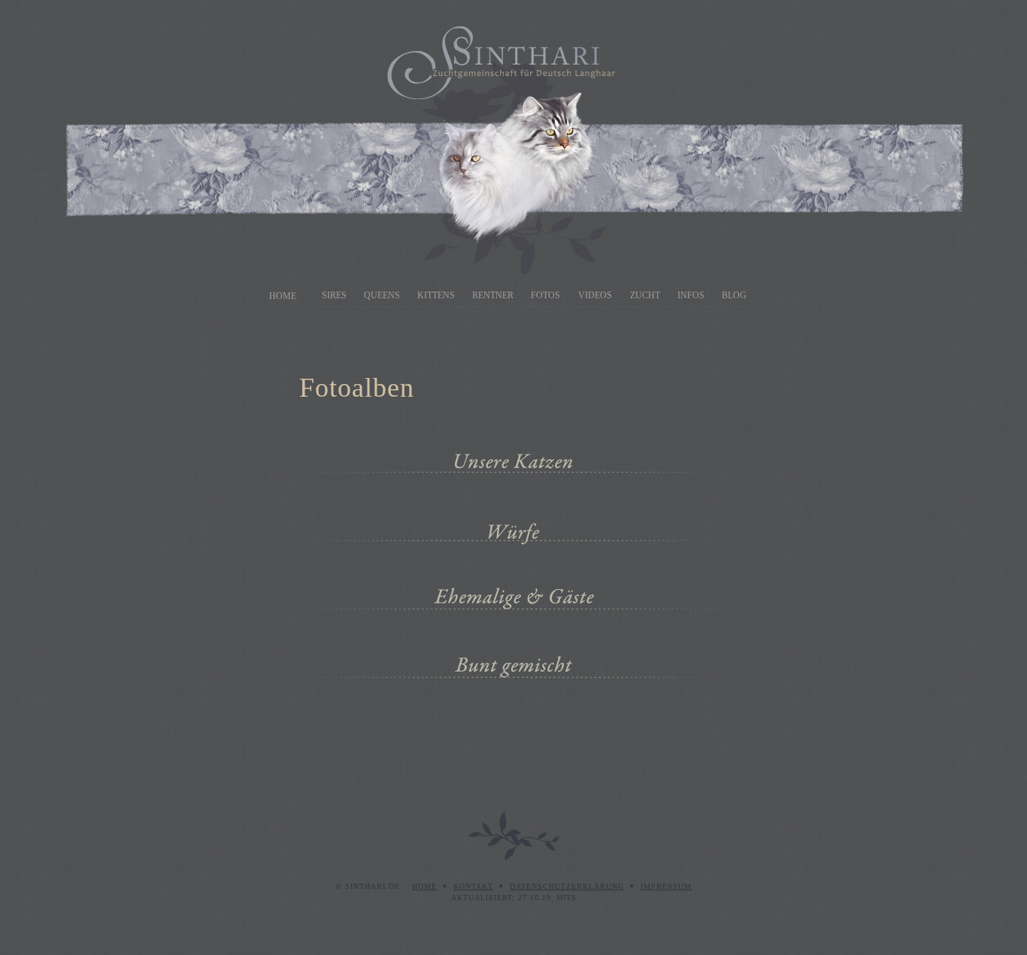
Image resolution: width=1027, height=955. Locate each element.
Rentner (493, 295)
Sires (334, 295)
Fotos (545, 295)
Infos (690, 295)
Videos (595, 295)
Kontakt (473, 886)
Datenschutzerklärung (567, 886)
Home (282, 296)
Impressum (666, 886)
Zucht (645, 295)
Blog (734, 295)
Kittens (436, 295)
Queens (382, 295)
